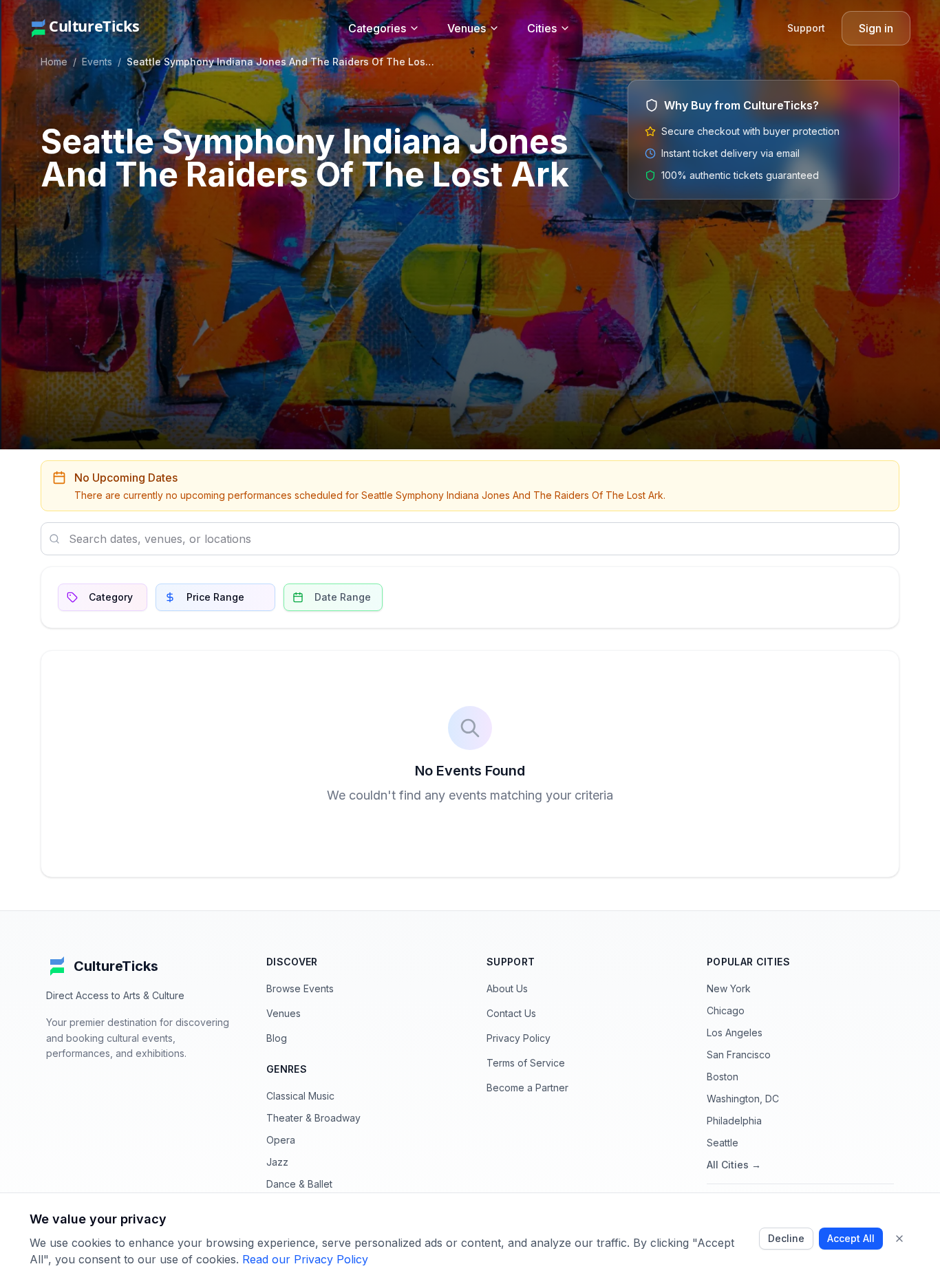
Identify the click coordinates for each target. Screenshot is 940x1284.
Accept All (851, 1238)
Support (806, 28)
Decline (786, 1238)
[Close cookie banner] (899, 1239)
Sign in (876, 28)
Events (97, 61)
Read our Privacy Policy (305, 1259)
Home (54, 61)
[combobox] (470, 538)
